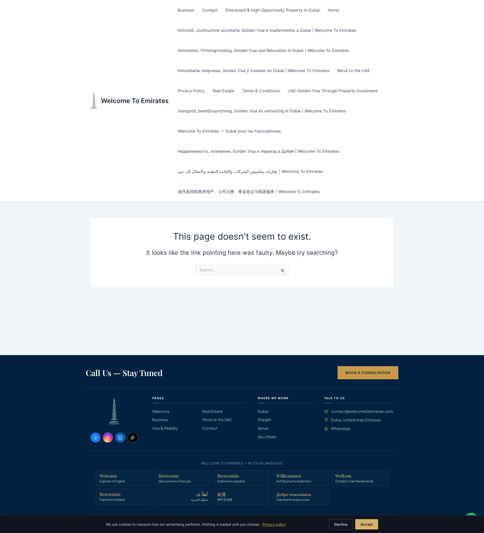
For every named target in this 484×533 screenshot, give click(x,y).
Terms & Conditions (261, 90)
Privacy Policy (191, 90)
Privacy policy (274, 524)
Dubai (263, 411)
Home (333, 10)
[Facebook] (95, 437)
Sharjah (264, 419)
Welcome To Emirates (135, 101)
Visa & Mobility (165, 428)
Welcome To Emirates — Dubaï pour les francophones (229, 131)
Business (186, 10)
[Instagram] (108, 437)
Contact (210, 10)
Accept (366, 524)
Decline (340, 524)
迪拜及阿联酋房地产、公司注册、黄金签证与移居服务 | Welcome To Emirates (249, 191)
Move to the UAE (353, 70)
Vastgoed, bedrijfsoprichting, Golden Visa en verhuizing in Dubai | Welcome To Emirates (262, 110)
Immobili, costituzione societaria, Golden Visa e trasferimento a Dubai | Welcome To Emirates (267, 30)
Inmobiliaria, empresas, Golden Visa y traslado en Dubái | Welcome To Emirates (253, 70)
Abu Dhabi (267, 436)
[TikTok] (133, 437)
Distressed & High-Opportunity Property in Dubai (273, 10)
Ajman (263, 428)
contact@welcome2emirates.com (362, 411)
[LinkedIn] (120, 437)
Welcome (160, 411)
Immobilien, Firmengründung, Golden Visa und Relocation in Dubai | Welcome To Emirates (263, 50)
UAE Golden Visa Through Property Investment (333, 90)
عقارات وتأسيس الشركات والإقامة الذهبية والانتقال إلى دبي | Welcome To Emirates (250, 171)
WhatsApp (340, 428)
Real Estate (223, 90)
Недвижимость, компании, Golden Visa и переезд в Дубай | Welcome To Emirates (258, 151)
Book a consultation (367, 372)
